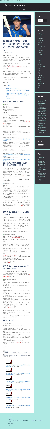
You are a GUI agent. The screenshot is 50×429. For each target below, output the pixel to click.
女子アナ (40, 75)
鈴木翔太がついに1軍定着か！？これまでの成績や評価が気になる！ (17, 355)
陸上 (40, 62)
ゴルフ (40, 48)
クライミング (42, 46)
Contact (28, 9)
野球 (5, 350)
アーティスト (41, 40)
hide (9, 85)
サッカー (41, 50)
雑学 (39, 87)
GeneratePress (39, 420)
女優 (39, 73)
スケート (41, 52)
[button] (45, 9)
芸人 (19, 9)
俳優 (24, 9)
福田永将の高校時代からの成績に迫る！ (16, 93)
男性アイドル (41, 83)
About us (35, 9)
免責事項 (10, 425)
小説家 (39, 81)
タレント (40, 64)
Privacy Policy (10, 423)
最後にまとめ (10, 98)
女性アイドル (41, 77)
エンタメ (40, 42)
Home (10, 415)
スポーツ (40, 44)
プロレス (41, 58)
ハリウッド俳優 (41, 66)
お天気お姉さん (41, 34)
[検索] (45, 20)
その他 (39, 36)
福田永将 (6, 351)
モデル (39, 69)
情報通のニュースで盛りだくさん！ (15, 5)
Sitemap (40, 9)
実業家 (39, 79)
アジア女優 (40, 38)
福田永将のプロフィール (12, 88)
